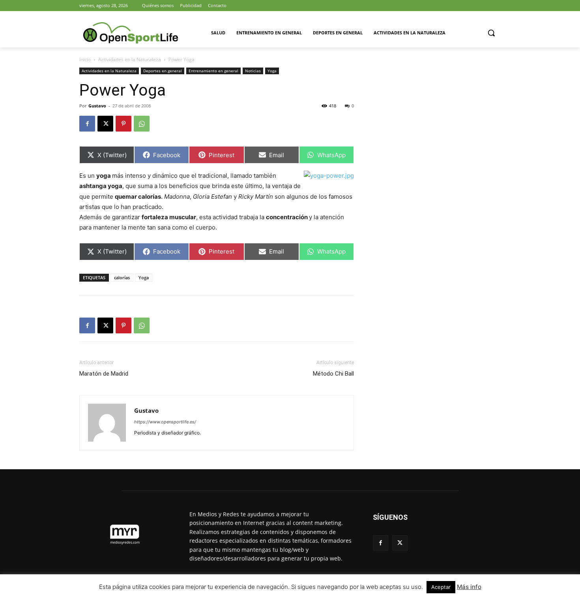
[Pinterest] (123, 124)
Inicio (85, 59)
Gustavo (97, 106)
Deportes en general (162, 70)
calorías (122, 277)
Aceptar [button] (441, 587)
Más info (469, 586)
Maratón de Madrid (103, 373)
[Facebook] (87, 124)
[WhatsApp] (142, 124)
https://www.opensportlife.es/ (165, 422)
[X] (105, 124)
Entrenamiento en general (213, 70)
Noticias (253, 70)
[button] (491, 32)
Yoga (272, 70)
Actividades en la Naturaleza (129, 59)
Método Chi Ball (333, 373)
